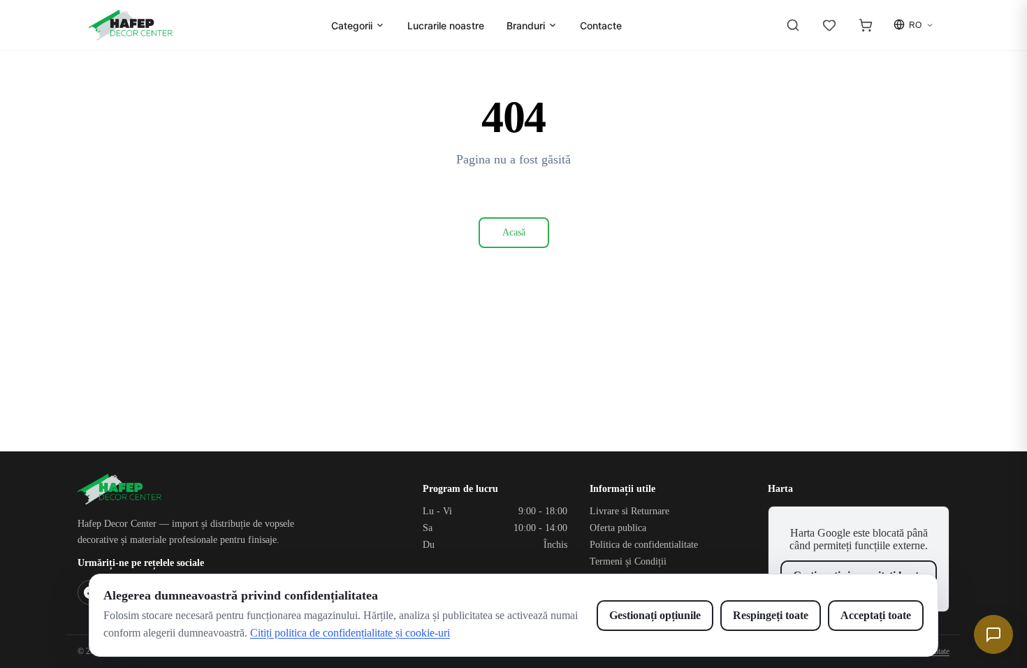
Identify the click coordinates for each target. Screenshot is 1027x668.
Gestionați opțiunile (655, 615)
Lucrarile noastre (445, 25)
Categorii (351, 25)
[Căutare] (793, 25)
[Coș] (865, 25)
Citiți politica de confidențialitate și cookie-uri (350, 633)
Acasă (513, 232)
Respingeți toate (770, 615)
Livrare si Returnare (629, 511)
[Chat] (993, 634)
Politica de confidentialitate (644, 544)
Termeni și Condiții (628, 561)
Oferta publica (618, 528)
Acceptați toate (875, 615)
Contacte (601, 25)
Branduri (526, 25)
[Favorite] (829, 25)
